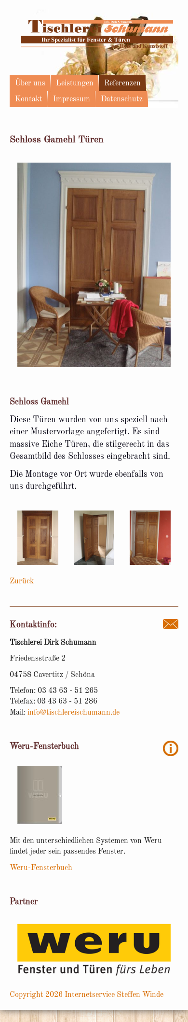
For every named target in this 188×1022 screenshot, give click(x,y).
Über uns (30, 83)
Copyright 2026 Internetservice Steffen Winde (86, 995)
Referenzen (122, 83)
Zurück (22, 581)
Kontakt (28, 99)
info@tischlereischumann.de (73, 713)
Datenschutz (122, 99)
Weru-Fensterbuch (41, 868)
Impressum (71, 99)
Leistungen (75, 83)
